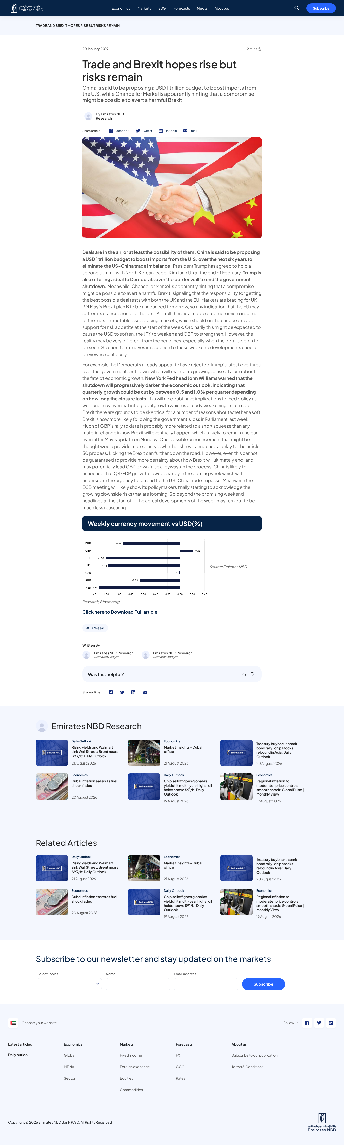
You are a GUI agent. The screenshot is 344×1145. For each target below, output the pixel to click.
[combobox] (70, 984)
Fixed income (131, 1055)
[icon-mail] (145, 692)
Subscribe (321, 8)
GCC (180, 1066)
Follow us (290, 1022)
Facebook (122, 131)
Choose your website (39, 1022)
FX (178, 1055)
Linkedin (171, 131)
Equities (126, 1078)
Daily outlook (19, 1054)
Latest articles (20, 1044)
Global (69, 1055)
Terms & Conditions (247, 1066)
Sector (69, 1078)
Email (193, 131)
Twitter (147, 131)
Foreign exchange (135, 1066)
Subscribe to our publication (255, 1055)
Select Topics (48, 974)
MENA (69, 1066)
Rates (180, 1078)
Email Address (185, 974)
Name (110, 974)
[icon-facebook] (111, 692)
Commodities (131, 1089)
